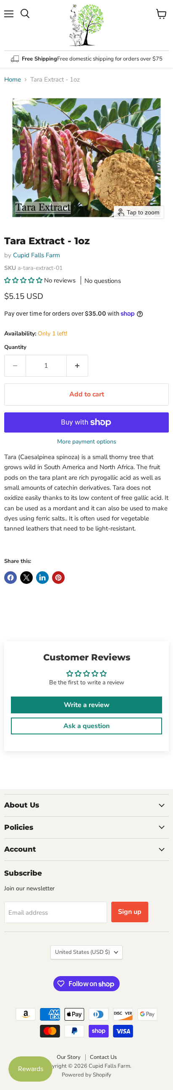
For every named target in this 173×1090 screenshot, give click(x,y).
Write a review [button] (87, 705)
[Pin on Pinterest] (58, 577)
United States (82, 952)
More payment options (86, 441)
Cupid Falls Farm (36, 255)
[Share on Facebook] (10, 577)
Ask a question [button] (86, 726)
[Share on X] (26, 577)
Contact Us (103, 1057)
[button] (24, 280)
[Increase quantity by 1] (77, 366)
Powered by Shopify (86, 1075)
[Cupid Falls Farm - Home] (86, 25)
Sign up (130, 911)
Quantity (15, 347)
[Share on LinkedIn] (42, 577)
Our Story (69, 1057)
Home (12, 79)
